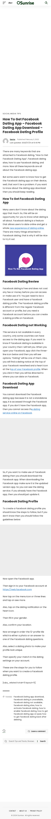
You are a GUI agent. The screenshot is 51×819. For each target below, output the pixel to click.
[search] (46, 3)
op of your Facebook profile (25, 369)
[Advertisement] (25, 31)
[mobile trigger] (5, 3)
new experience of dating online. (27, 228)
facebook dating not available (28, 702)
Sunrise (12, 139)
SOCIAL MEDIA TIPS (12, 113)
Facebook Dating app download (29, 696)
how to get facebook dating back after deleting (30, 717)
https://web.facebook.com (17, 589)
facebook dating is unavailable (28, 699)
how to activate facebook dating (28, 707)
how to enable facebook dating (30, 709)
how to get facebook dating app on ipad (31, 712)
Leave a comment (38, 731)
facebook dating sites (24, 705)
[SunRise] (25, 3)
